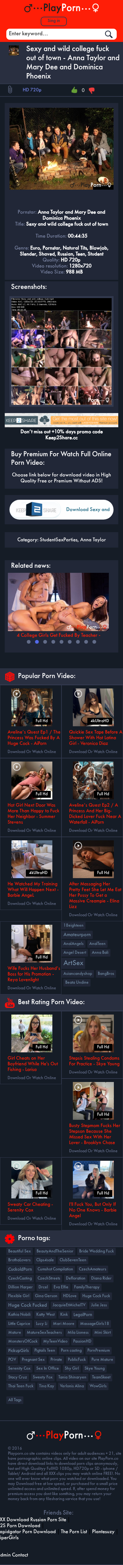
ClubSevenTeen (73, 1260)
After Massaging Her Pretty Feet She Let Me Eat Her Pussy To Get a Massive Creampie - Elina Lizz (95, 895)
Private (56, 1360)
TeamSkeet (101, 1377)
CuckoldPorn (20, 1269)
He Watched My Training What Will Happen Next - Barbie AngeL (33, 890)
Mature (14, 1333)
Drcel (43, 1287)
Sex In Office (47, 1368)
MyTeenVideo (55, 1341)
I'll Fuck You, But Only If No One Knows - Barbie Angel (93, 1210)
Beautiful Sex (19, 1251)
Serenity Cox (19, 1368)
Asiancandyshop (77, 974)
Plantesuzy (103, 1531)
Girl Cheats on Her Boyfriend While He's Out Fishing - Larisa (33, 1064)
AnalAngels (73, 944)
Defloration (75, 1278)
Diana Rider (101, 1278)
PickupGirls (18, 1351)
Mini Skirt (102, 1333)
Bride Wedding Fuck (96, 1251)
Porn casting (71, 1351)
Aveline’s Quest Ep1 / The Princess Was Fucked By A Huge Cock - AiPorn (34, 738)
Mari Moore (63, 1324)
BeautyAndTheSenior (55, 1251)
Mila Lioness (78, 1333)
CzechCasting (20, 1278)
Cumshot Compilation (55, 1269)
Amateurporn (77, 935)
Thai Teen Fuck (20, 1386)
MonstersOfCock (23, 1341)
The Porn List (74, 1531)
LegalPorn (82, 1315)
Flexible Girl (18, 1296)
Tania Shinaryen (72, 1377)
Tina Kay (46, 1386)
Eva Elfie (61, 1287)
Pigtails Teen (44, 1351)
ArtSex (73, 963)
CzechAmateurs (92, 1269)
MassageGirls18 (94, 1324)
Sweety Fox (43, 1377)
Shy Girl (72, 1368)
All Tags (14, 1400)
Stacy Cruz (17, 1377)
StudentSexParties (59, 540)
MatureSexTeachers (44, 1333)
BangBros (106, 974)
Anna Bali (100, 953)
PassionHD (82, 1341)
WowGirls (98, 1386)
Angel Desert (74, 953)
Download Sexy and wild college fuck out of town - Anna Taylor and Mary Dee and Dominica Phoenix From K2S (88, 513)
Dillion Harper (20, 1287)
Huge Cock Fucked (27, 1305)
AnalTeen (97, 944)
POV (12, 1360)
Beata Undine (77, 983)
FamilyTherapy (87, 1287)
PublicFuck (77, 1360)
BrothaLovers (19, 1260)
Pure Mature (102, 1360)
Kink (64, 1315)
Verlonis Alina (72, 1386)
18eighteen (73, 925)
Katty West (45, 1315)
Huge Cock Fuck (96, 1296)
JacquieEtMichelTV (69, 1305)
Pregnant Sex (33, 1360)
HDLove (70, 1296)
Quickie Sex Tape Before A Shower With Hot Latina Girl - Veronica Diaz (95, 738)
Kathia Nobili (19, 1315)
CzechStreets (49, 1278)
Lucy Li (41, 1324)
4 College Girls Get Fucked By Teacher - (58, 635)
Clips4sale (45, 1260)
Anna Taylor (93, 540)
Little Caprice (19, 1324)
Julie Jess (99, 1305)
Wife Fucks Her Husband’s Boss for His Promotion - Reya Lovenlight (34, 974)
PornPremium (98, 1351)
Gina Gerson (46, 1296)
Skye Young (95, 1368)
